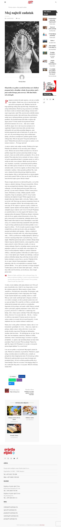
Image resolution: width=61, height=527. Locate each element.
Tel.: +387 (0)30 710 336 (10, 490)
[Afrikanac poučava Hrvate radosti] (14, 410)
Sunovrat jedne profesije (52, 27)
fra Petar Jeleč (52, 30)
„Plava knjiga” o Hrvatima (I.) (52, 46)
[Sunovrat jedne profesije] (45, 27)
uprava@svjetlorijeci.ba (10, 510)
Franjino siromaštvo (52, 53)
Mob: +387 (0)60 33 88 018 (11, 477)
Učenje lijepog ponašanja (52, 34)
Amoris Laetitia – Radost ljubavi (52, 62)
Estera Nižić (52, 66)
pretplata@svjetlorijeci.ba (11, 513)
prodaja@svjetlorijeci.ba (10, 519)
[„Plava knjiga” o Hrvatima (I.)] (45, 46)
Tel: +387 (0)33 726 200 (10, 474)
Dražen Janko (52, 24)
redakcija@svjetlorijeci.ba (11, 507)
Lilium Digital (42, 525)
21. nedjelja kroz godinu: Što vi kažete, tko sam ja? (52, 71)
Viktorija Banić (21, 81)
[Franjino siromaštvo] (45, 53)
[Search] (56, 2)
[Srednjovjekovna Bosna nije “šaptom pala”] (45, 19)
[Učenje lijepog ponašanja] (45, 34)
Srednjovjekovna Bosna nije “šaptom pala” (53, 20)
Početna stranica (12, 7)
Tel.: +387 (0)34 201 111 (10, 498)
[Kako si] (45, 41)
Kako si (52, 40)
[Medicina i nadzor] (30, 410)
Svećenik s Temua (14, 435)
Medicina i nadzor (30, 417)
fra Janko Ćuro (52, 42)
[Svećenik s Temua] (14, 428)
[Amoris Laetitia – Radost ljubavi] (45, 61)
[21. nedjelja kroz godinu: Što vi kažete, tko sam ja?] (45, 69)
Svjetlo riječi (52, 37)
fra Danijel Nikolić (52, 56)
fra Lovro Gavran (52, 76)
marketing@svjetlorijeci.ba (11, 516)
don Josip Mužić (52, 49)
